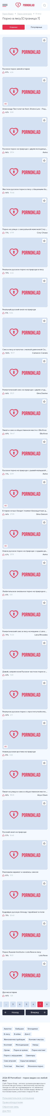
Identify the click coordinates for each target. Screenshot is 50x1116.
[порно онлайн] (25, 5)
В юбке (17, 1034)
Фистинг (20, 1066)
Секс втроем (10, 1061)
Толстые (8, 1066)
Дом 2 (27, 1034)
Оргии (7, 1050)
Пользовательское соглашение (18, 1098)
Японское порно (35, 1066)
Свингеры (30, 1055)
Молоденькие (22, 1045)
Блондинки (33, 1029)
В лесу (7, 1034)
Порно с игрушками (13, 1055)
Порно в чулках (21, 1050)
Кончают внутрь (36, 1039)
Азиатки (7, 1029)
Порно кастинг (38, 1050)
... (6, 1004)
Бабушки (20, 1029)
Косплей (8, 1045)
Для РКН (6, 1111)
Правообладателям (12, 1102)
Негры (35, 1045)
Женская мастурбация (14, 1039)
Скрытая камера (28, 1061)
